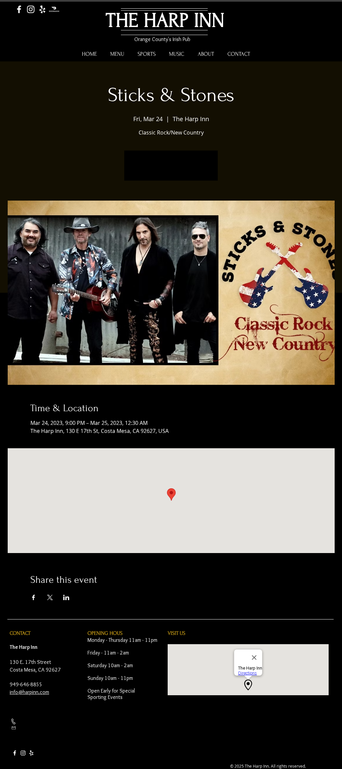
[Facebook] (19, 9)
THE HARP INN (165, 20)
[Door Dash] (54, 9)
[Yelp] (42, 9)
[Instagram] (31, 9)
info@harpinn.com (29, 692)
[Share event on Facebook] (33, 597)
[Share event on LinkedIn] (66, 597)
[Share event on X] (50, 597)
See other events (171, 170)
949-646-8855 (26, 684)
